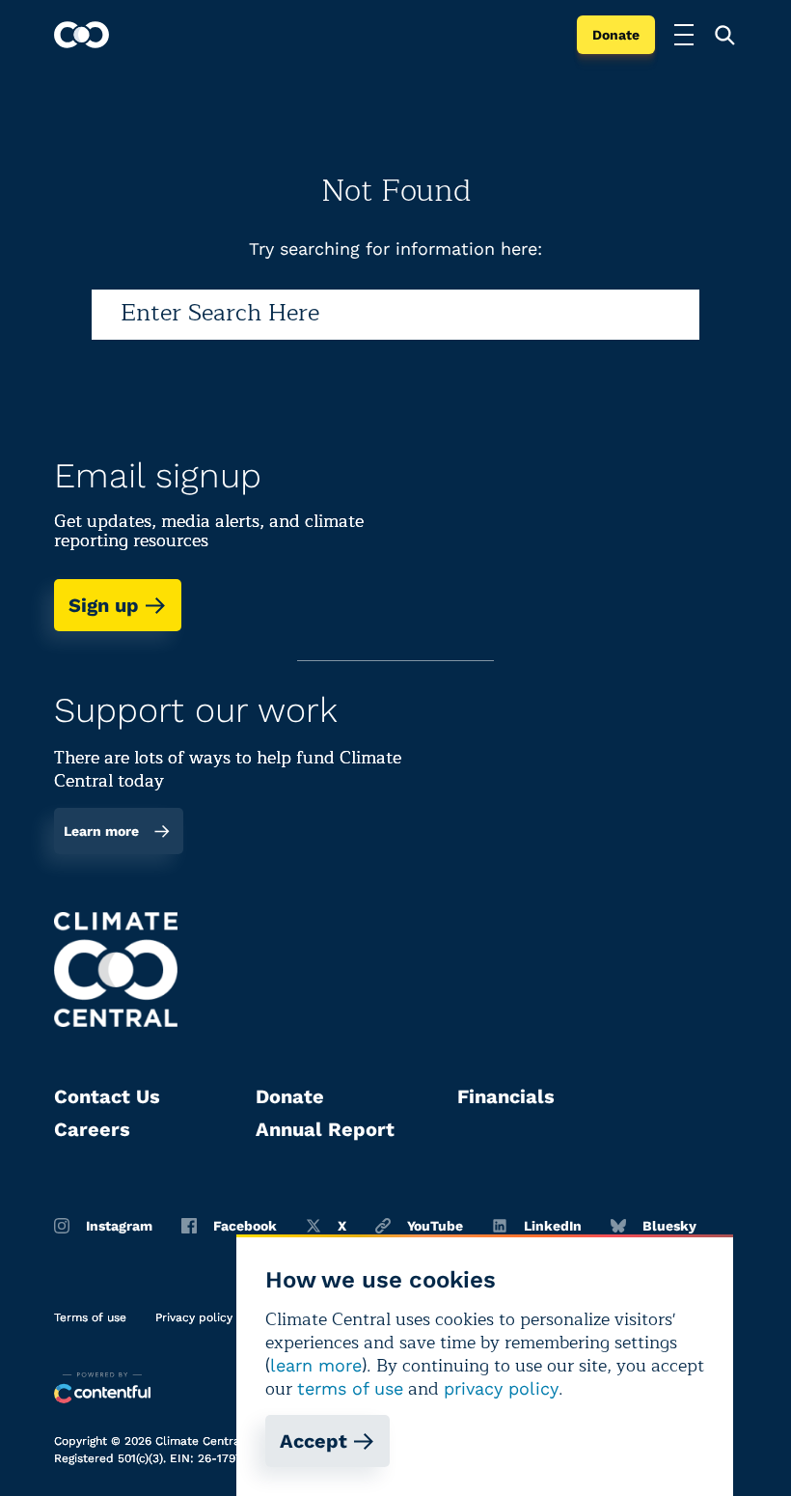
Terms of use (90, 1317)
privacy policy (501, 1388)
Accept (313, 1441)
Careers (92, 1129)
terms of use (350, 1388)
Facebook (245, 1225)
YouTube (435, 1225)
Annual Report (325, 1129)
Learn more (101, 831)
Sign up (103, 605)
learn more (316, 1365)
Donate (616, 34)
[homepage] (81, 34)
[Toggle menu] (684, 34)
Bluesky (669, 1225)
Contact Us (107, 1096)
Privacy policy (193, 1317)
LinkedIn (553, 1225)
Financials (506, 1096)
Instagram (119, 1225)
